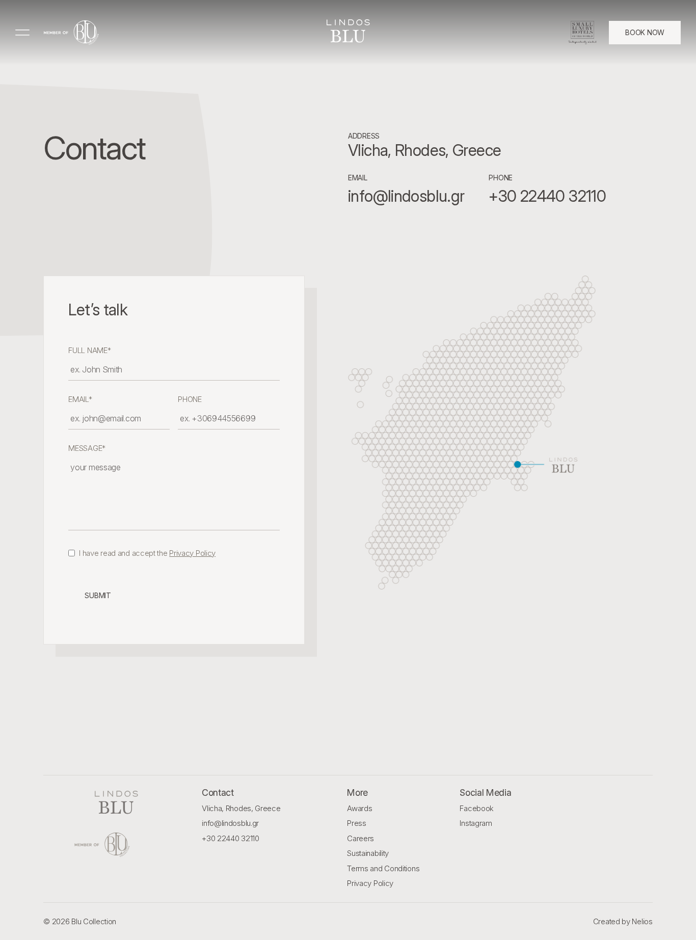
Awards (359, 808)
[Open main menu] (23, 32)
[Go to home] (71, 32)
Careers (360, 838)
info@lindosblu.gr (230, 823)
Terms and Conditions (383, 868)
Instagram (476, 823)
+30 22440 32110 (230, 838)
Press (356, 823)
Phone (190, 399)
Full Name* (89, 350)
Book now (644, 32)
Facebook (477, 808)
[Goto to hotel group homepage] (116, 844)
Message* (86, 448)
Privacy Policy (192, 553)
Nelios (642, 921)
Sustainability (368, 853)
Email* (80, 399)
